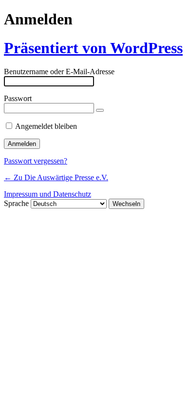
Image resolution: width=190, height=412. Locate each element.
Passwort (18, 98)
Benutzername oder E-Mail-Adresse (59, 71)
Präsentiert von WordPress (93, 48)
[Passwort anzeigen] (100, 110)
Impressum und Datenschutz (47, 194)
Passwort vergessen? (35, 161)
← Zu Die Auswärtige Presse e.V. (56, 177)
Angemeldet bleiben (46, 126)
